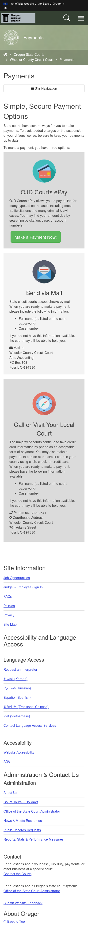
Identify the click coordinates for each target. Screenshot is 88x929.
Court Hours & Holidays (21, 802)
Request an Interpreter (20, 669)
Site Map (10, 624)
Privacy (9, 615)
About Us (10, 792)
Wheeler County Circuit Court (31, 59)
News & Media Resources (23, 820)
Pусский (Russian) (17, 688)
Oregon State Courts (29, 54)
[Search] (67, 18)
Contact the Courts (17, 873)
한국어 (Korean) (15, 678)
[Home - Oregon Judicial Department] (5, 54)
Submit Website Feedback (23, 903)
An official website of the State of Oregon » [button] (38, 3)
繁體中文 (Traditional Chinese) (26, 706)
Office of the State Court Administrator (32, 811)
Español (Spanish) (17, 697)
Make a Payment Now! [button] (36, 237)
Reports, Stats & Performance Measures (34, 839)
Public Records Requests (22, 830)
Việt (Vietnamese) (17, 716)
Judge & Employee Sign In (23, 587)
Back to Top (15, 921)
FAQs (8, 596)
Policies (9, 605)
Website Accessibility (19, 752)
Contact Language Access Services (30, 725)
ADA (7, 761)
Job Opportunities (17, 577)
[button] (5, 8)
